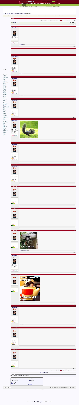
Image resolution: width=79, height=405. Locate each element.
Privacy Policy (73, 387)
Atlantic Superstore (5, 77)
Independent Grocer (5, 97)
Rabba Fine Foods (5, 117)
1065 (61, 20)
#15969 (74, 208)
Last (74, 20)
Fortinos (4, 88)
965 (52, 20)
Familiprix (4, 85)
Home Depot (4, 93)
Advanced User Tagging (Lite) (35, 401)
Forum (23, 4)
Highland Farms (5, 92)
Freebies (35, 3)
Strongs (4, 125)
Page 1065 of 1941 (43, 20)
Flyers (32, 3)
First (46, 20)
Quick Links (35, 6)
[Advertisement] (26, 51)
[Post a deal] (59, 3)
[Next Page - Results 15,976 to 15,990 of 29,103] (73, 20)
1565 (71, 20)
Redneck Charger (15, 27)
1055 (55, 20)
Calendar (23, 6)
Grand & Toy (4, 90)
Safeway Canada (5, 120)
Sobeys (4, 123)
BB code (30, 378)
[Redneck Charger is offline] (14, 33)
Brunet (4, 79)
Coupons (30, 3)
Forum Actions (31, 6)
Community (26, 6)
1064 (59, 20)
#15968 (74, 186)
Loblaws (4, 100)
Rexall (4, 119)
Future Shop (4, 89)
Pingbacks (12, 382)
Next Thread (45, 372)
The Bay (4, 127)
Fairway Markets (5, 84)
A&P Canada (4, 76)
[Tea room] (53, 3)
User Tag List (12, 18)
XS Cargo (4, 134)
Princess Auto (5, 115)
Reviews (43, 3)
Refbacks (12, 383)
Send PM (74, 46)
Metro (4, 105)
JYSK (4, 98)
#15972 (74, 274)
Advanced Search (56, 6)
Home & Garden (48, 3)
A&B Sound (4, 75)
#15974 (74, 327)
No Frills (4, 109)
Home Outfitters (5, 94)
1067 (64, 20)
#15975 (74, 349)
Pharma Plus (4, 113)
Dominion (4, 83)
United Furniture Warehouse (5, 132)
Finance (41, 3)
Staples (4, 124)
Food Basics (4, 87)
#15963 (74, 76)
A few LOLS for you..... (16, 22)
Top (42, 4)
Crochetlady (21, 44)
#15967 (74, 164)
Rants (45, 3)
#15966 (74, 142)
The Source (4, 128)
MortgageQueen (25, 250)
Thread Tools (73, 24)
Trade (58, 4)
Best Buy (4, 78)
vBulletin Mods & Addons (40, 401)
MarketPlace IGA (5, 104)
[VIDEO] (30, 380)
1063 (57, 20)
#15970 (74, 230)
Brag (48, 4)
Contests (38, 3)
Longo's (4, 101)
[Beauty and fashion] (54, 3)
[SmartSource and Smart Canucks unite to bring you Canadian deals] (6, 71)
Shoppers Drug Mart (5, 122)
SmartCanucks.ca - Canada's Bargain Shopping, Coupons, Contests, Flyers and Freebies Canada (61, 387)
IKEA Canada (4, 96)
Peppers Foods (5, 112)
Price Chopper (5, 114)
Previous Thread (41, 372)
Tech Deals (26, 3)
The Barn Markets (5, 126)
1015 (54, 20)
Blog (20, 4)
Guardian (4, 91)
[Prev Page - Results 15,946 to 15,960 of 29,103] (48, 20)
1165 (69, 20)
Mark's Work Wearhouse (6, 103)
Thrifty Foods (4, 129)
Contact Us (51, 387)
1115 (67, 20)
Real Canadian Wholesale (6, 118)
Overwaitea (4, 110)
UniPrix (4, 131)
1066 (62, 20)
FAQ (20, 6)
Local (52, 4)
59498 (73, 22)
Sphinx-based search (41, 402)
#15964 (74, 98)
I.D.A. (4, 95)
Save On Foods (5, 121)
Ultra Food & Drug (5, 130)
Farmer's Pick (4, 86)
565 (51, 20)
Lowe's (4, 102)
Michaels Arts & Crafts (6, 106)
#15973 (74, 305)
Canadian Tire (4, 81)
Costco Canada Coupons (6, 82)
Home (22, 3)
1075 (66, 20)
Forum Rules (30, 384)
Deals (24, 3)
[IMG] (29, 379)
